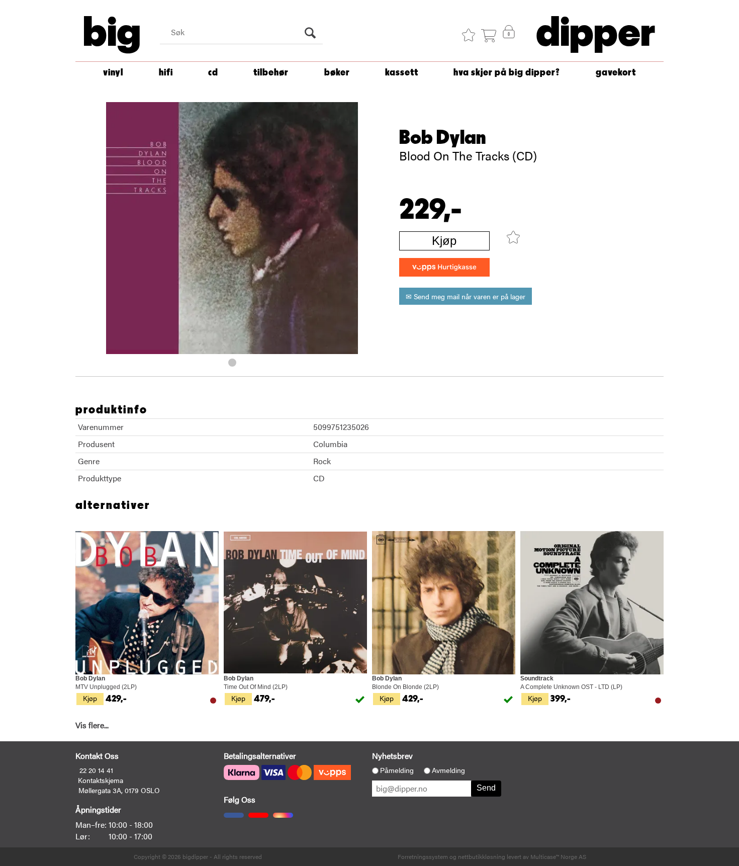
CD (213, 72)
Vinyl (113, 72)
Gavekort (616, 72)
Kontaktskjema (100, 780)
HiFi (166, 72)
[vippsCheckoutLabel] (444, 267)
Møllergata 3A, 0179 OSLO (119, 790)
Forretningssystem (423, 856)
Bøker (337, 72)
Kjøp (444, 240)
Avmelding (448, 770)
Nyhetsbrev (392, 755)
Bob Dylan (442, 138)
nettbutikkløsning (481, 856)
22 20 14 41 (96, 770)
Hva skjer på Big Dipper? (506, 72)
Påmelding (397, 770)
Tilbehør (271, 72)
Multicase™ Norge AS (558, 856)
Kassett (401, 72)
